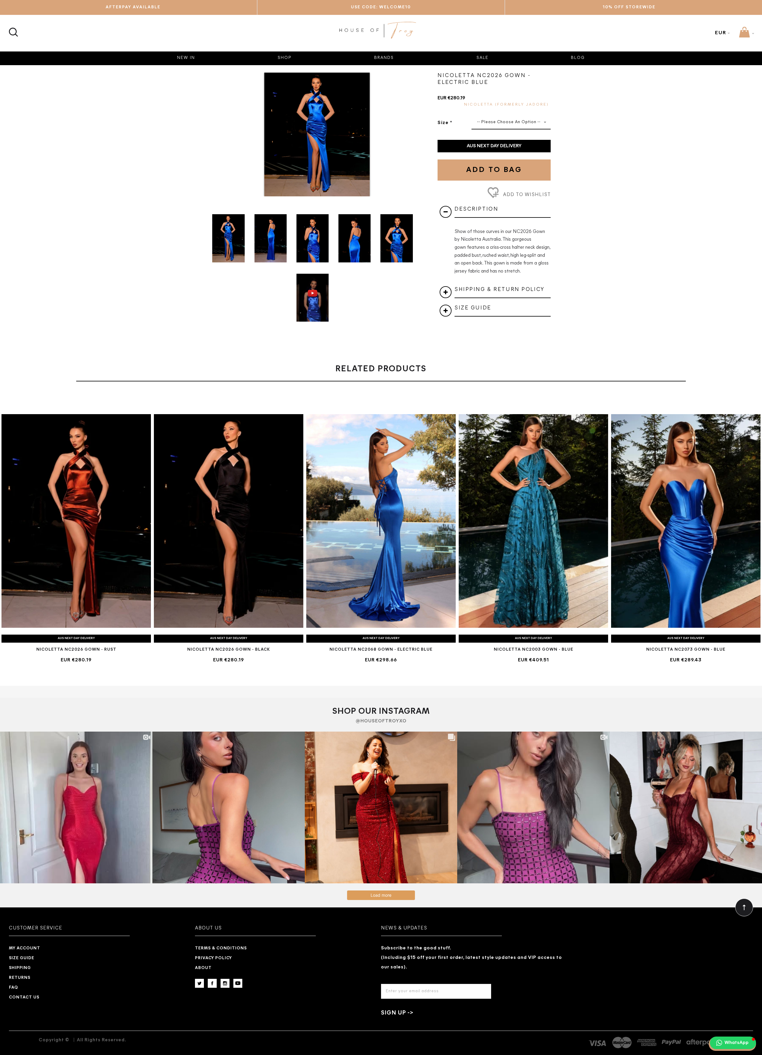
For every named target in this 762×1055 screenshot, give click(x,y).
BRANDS (384, 58)
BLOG (578, 58)
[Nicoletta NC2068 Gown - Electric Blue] (381, 521)
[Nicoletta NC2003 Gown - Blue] (533, 521)
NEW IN (186, 58)
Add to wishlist (526, 194)
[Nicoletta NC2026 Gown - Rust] (76, 521)
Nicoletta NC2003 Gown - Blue (533, 649)
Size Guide (21, 958)
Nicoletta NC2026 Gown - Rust (76, 649)
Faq (13, 987)
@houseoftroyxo (381, 721)
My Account (24, 948)
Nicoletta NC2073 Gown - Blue (685, 649)
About (203, 968)
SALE (482, 58)
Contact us (24, 997)
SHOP (285, 58)
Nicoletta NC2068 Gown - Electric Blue (381, 649)
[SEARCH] (12, 28)
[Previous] (219, 129)
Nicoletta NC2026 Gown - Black (228, 649)
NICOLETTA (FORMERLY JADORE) (506, 105)
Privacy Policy (213, 958)
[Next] (415, 129)
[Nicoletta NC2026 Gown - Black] (228, 521)
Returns (19, 978)
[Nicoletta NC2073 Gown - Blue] (686, 521)
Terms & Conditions (221, 948)
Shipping (20, 968)
